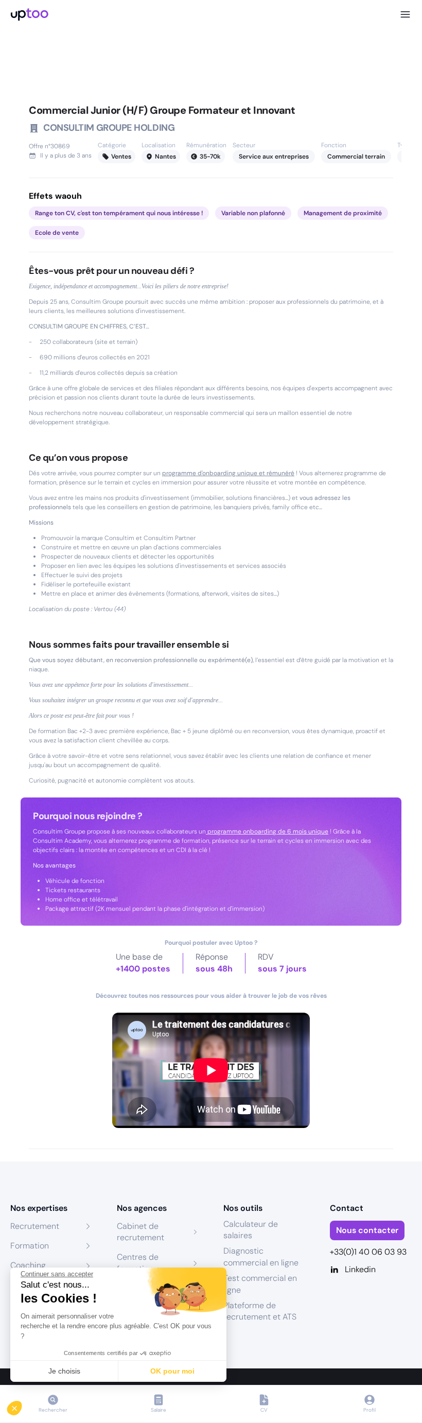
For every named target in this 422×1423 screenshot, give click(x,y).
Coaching (28, 1265)
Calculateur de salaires (250, 1230)
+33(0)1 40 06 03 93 (368, 1251)
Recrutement (34, 1226)
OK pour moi (172, 1371)
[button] (21, 1405)
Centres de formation (138, 1263)
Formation (29, 1245)
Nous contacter (367, 1230)
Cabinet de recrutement (140, 1232)
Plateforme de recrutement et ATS (259, 1311)
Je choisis (64, 1371)
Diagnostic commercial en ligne (260, 1256)
